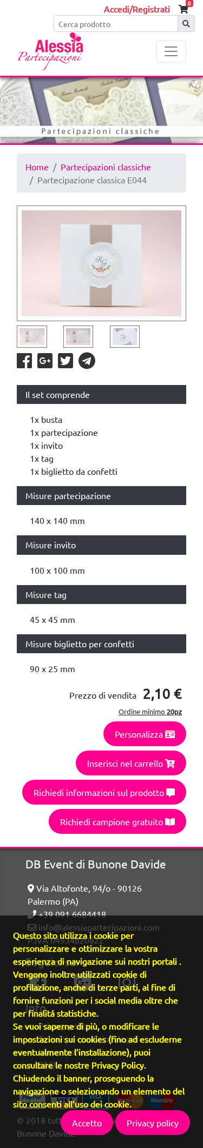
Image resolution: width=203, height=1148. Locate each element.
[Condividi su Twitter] (66, 363)
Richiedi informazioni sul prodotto (100, 792)
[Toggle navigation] (171, 51)
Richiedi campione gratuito (112, 821)
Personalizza (140, 733)
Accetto (87, 1122)
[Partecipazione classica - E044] (101, 263)
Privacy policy (153, 1122)
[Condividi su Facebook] (25, 363)
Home (37, 166)
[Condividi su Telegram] (86, 363)
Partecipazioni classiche (106, 166)
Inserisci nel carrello (126, 763)
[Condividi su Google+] (45, 363)
